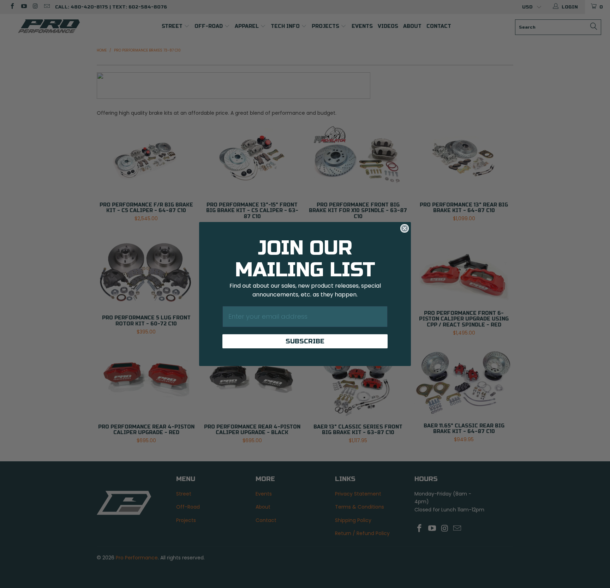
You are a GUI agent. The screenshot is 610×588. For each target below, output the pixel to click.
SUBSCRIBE (305, 341)
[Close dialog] (404, 228)
